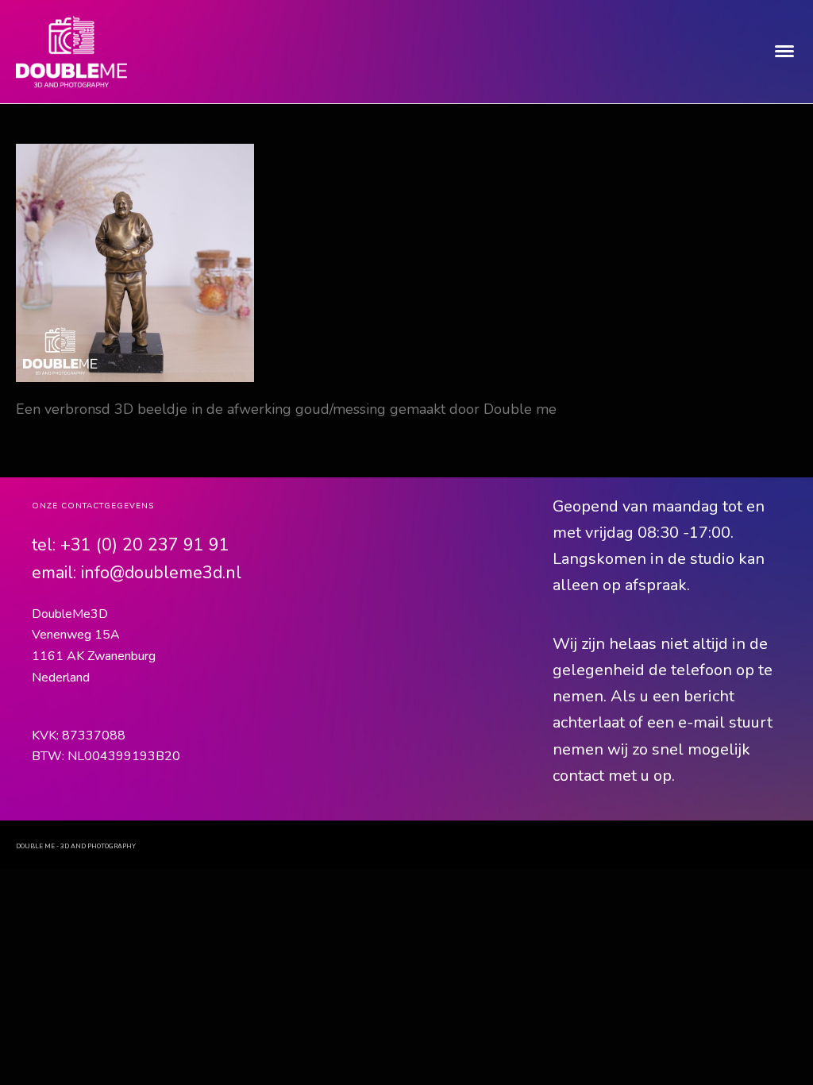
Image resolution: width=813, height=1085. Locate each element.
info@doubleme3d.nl (161, 573)
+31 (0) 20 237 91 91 (144, 545)
